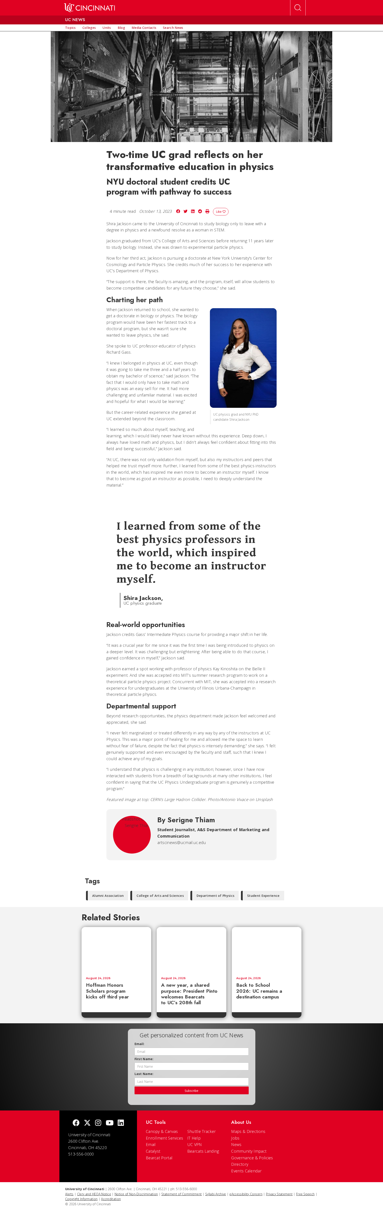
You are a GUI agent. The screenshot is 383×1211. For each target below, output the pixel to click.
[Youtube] (109, 1123)
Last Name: (144, 1074)
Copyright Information (81, 1199)
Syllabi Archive (215, 1194)
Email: (140, 1044)
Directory (239, 1164)
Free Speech (305, 1194)
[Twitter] (87, 1123)
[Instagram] (98, 1123)
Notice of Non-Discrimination (136, 1194)
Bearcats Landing (203, 1151)
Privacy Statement (279, 1194)
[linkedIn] (121, 1123)
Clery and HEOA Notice (94, 1194)
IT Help (194, 1138)
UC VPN (194, 1144)
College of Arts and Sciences (160, 895)
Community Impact (248, 1151)
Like (219, 211)
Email (151, 1144)
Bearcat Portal (159, 1157)
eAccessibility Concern (245, 1194)
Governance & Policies (252, 1157)
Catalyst (153, 1151)
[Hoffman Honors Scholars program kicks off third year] (116, 949)
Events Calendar (246, 1171)
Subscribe (191, 1091)
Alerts (69, 1194)
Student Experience (263, 895)
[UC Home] (89, 8)
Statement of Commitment (181, 1194)
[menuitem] (70, 27)
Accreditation (111, 1199)
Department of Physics (215, 895)
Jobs (235, 1138)
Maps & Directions (248, 1131)
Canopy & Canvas (162, 1131)
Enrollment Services (164, 1138)
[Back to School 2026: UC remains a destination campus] (266, 949)
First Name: (144, 1059)
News (236, 1144)
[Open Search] (298, 8)
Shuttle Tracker (201, 1131)
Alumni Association (108, 895)
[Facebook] (76, 1123)
